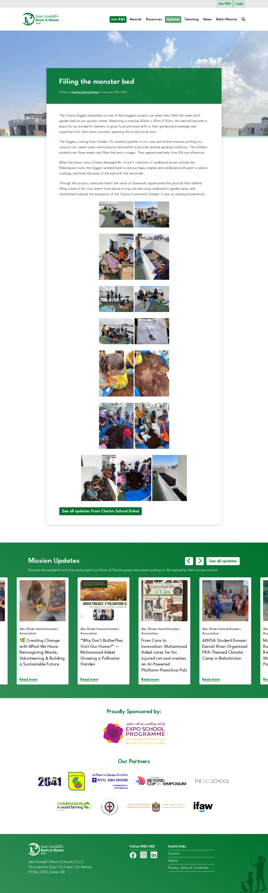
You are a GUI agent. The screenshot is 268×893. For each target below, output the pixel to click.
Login (239, 3)
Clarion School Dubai (85, 92)
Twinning (191, 19)
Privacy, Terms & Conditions (188, 868)
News (207, 19)
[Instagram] (143, 855)
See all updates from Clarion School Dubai (100, 511)
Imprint (173, 860)
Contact (174, 853)
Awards (135, 19)
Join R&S (224, 3)
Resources (154, 19)
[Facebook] (133, 856)
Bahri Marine (226, 19)
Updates (173, 19)
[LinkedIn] (154, 855)
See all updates (223, 561)
